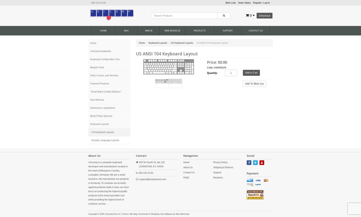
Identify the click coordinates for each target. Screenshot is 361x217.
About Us (188, 167)
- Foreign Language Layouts (104, 140)
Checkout (264, 15)
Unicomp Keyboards (100, 51)
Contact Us (256, 30)
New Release (97, 100)
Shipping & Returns (223, 167)
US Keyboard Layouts (182, 43)
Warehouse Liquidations (102, 108)
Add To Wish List (254, 83)
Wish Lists (230, 3)
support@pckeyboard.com (152, 179)
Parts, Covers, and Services (104, 75)
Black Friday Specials (101, 116)
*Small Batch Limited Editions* (105, 91)
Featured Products (99, 83)
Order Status (244, 3)
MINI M (148, 30)
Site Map (133, 214)
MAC (126, 30)
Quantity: (212, 73)
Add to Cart (251, 72)
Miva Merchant (182, 214)
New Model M (172, 30)
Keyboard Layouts (99, 124)
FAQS (186, 177)
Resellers (218, 177)
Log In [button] (266, 3)
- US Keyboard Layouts (102, 132)
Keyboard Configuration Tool (105, 59)
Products (200, 30)
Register (257, 3)
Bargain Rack (97, 67)
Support (228, 30)
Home (103, 30)
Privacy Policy (220, 162)
